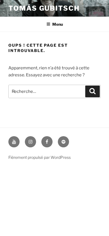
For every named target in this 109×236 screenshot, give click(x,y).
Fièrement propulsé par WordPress (39, 157)
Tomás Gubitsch (44, 8)
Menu (57, 24)
